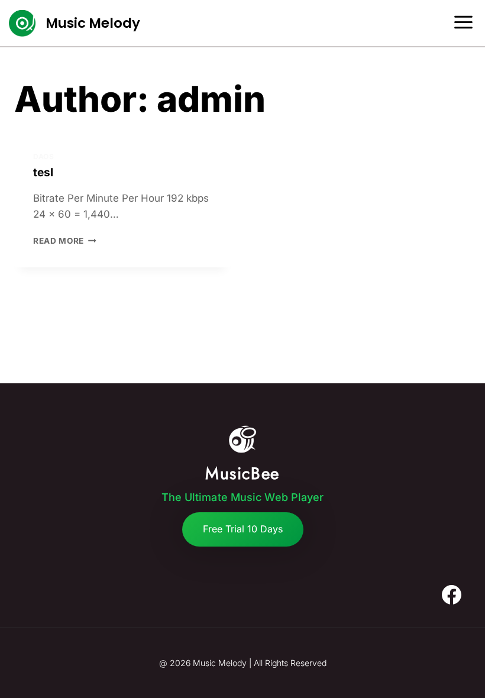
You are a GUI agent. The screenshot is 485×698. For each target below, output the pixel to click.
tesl (43, 172)
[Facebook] (451, 595)
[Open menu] (467, 23)
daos (43, 156)
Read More (64, 240)
